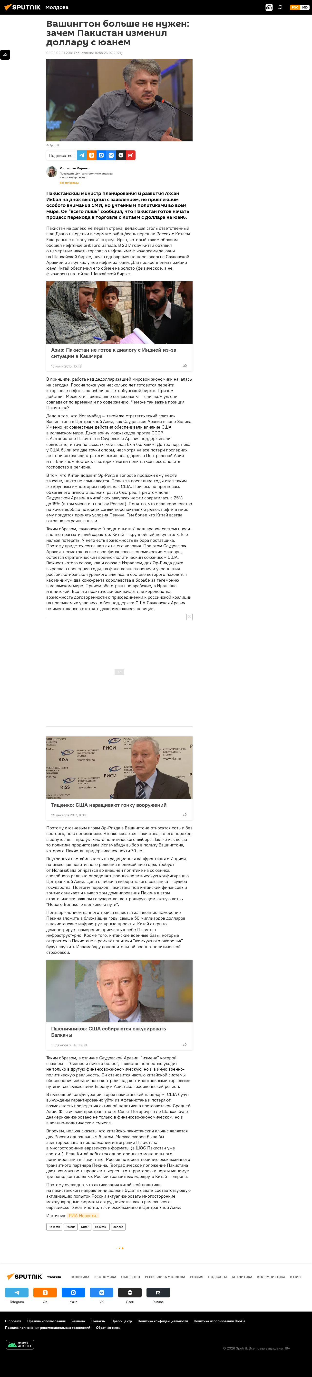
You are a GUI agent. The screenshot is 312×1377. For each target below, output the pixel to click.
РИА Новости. (83, 1215)
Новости (54, 1227)
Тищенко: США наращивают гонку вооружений (109, 805)
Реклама (78, 1321)
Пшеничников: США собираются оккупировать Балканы (108, 1031)
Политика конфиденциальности (163, 1321)
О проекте (13, 1321)
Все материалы (69, 182)
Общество (130, 1277)
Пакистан (101, 1227)
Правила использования (46, 1321)
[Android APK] (20, 1345)
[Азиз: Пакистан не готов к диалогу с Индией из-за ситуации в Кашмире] (119, 312)
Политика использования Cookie (219, 1321)
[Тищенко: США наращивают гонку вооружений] (119, 767)
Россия (70, 1227)
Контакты (98, 1321)
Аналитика (242, 1277)
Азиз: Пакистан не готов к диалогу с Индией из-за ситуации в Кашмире (113, 353)
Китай (85, 1227)
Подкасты (217, 1277)
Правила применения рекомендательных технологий (47, 1327)
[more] (185, 366)
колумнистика (271, 1277)
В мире (296, 1277)
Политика (80, 1277)
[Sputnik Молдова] (23, 11)
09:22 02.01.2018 (59, 53)
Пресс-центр (121, 1321)
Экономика (105, 1277)
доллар (118, 1227)
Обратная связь (108, 1327)
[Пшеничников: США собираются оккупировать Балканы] (119, 991)
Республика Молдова (165, 1277)
